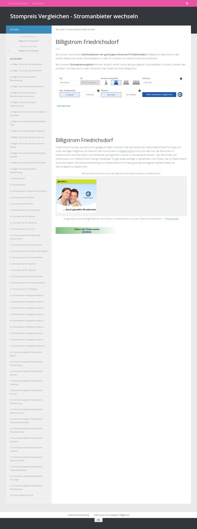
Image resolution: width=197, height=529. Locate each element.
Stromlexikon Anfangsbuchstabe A (28, 295)
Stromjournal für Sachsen (24, 270)
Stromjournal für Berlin (22, 203)
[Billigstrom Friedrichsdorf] (87, 230)
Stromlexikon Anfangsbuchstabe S (28, 326)
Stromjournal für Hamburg (24, 222)
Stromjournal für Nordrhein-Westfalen (29, 251)
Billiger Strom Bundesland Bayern (27, 64)
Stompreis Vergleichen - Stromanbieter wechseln (74, 16)
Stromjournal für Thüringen (24, 289)
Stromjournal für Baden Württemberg (29, 191)
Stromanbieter (19, 184)
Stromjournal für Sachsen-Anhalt (27, 276)
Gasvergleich (38, 3)
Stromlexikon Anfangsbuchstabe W (28, 345)
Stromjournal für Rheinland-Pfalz (27, 257)
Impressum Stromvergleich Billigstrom (111, 515)
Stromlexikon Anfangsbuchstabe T (28, 333)
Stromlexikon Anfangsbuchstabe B (28, 301)
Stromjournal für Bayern (23, 197)
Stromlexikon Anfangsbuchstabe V (28, 339)
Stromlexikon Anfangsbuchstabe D (28, 308)
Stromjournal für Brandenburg (26, 210)
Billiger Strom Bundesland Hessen (75, 29)
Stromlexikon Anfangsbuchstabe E (28, 314)
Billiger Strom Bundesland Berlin (27, 70)
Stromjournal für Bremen (24, 216)
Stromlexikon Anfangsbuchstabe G (28, 320)
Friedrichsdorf (126, 151)
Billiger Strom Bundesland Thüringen (29, 162)
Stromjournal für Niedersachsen (27, 244)
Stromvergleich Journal (22, 495)
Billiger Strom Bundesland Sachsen (28, 137)
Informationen (18, 178)
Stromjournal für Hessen (23, 229)
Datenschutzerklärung (78, 515)
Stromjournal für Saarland (24, 263)
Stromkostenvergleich (18, 3)
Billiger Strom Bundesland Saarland (28, 130)
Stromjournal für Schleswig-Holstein (28, 282)
